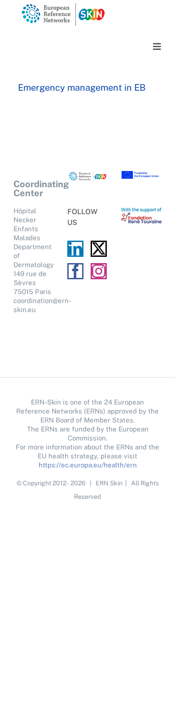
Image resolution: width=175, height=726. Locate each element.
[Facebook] (75, 271)
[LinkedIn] (75, 249)
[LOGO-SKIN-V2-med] (63, 5)
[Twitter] (99, 249)
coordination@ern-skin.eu (33, 305)
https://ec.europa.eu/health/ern (88, 465)
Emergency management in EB (81, 87)
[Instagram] (99, 271)
